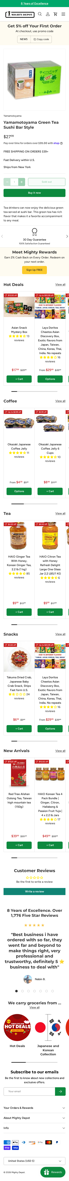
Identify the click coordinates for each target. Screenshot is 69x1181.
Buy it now (34, 192)
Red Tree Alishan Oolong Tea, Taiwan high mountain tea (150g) (19, 800)
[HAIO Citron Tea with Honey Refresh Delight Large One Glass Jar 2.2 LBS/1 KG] (50, 535)
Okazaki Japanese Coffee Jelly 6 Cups (50, 449)
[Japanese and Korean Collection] (48, 1027)
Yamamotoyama (12, 115)
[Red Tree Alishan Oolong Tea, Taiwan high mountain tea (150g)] (19, 773)
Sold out (47, 181)
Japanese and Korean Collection (48, 1050)
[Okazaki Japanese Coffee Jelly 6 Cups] (50, 423)
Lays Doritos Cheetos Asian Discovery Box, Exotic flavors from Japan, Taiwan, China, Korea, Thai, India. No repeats (50, 340)
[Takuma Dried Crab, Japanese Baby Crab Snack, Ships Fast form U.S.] (19, 656)
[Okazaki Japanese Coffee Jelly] (19, 423)
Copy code (43, 39)
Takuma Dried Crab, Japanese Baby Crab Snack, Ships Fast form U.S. (19, 684)
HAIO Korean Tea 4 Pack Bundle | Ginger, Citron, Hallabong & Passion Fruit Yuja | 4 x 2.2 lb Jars (50, 804)
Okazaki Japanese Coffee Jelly (19, 446)
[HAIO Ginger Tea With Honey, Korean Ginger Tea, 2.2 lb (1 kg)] (19, 535)
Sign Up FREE (34, 269)
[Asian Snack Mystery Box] (19, 306)
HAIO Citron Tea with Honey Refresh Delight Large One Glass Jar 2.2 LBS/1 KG (50, 565)
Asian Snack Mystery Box (19, 330)
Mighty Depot (18, 1172)
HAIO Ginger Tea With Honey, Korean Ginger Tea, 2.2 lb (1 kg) (19, 563)
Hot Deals (17, 1046)
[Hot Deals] (17, 1027)
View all (60, 284)
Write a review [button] (34, 891)
